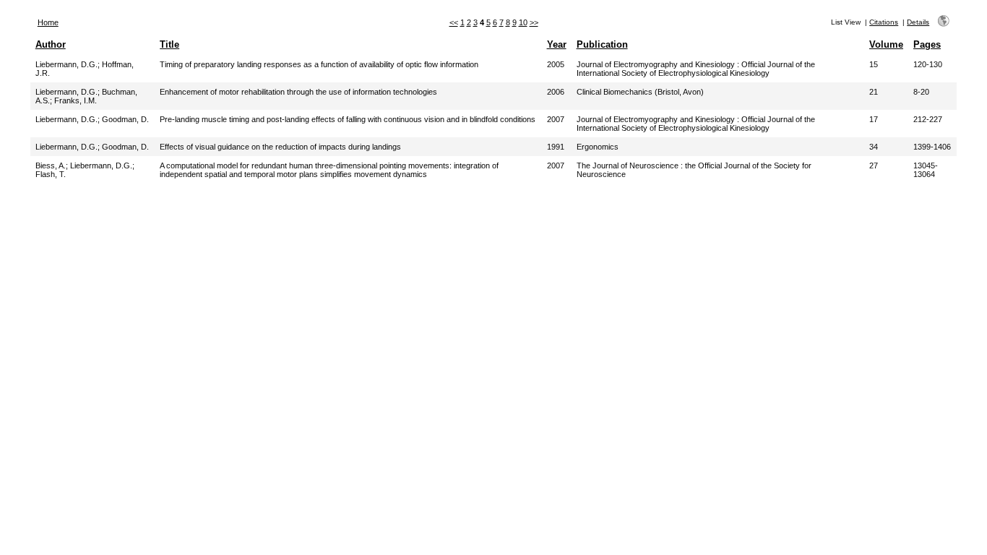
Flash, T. (50, 174)
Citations (883, 22)
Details (918, 22)
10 (523, 22)
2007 (555, 119)
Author (50, 44)
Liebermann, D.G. (66, 64)
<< (453, 22)
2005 (555, 64)
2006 (555, 91)
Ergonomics (598, 146)
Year (556, 44)
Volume (886, 44)
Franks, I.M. (75, 100)
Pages (927, 44)
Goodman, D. (125, 119)
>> (534, 22)
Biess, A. (50, 165)
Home (48, 22)
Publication (602, 44)
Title (169, 44)
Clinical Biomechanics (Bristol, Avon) (640, 91)
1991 (555, 146)
